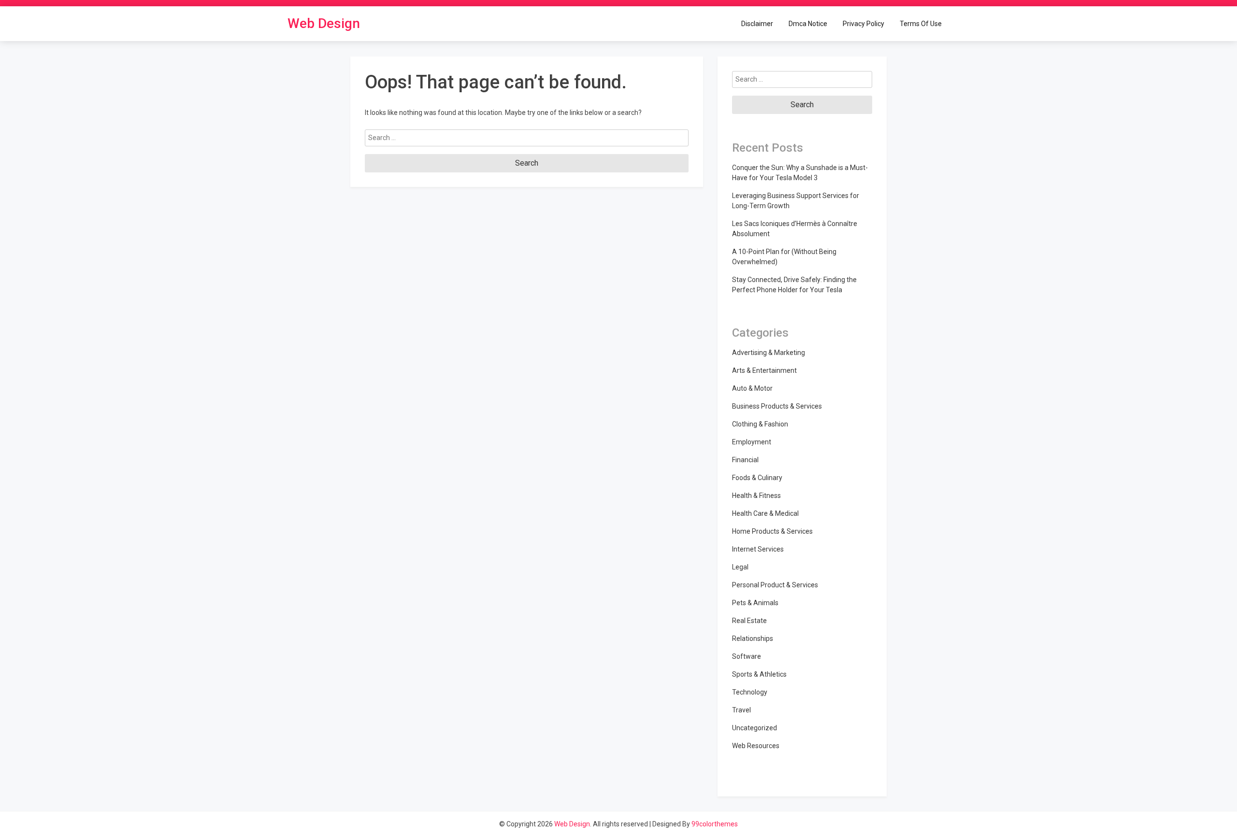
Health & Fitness (756, 495)
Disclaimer (757, 23)
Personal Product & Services (775, 585)
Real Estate (749, 620)
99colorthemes (714, 824)
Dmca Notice (808, 23)
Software (746, 656)
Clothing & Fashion (760, 424)
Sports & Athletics (759, 674)
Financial (745, 460)
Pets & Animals (755, 603)
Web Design (324, 23)
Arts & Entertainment (764, 370)
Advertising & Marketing (768, 352)
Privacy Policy (863, 23)
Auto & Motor (752, 388)
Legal (740, 567)
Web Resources (755, 746)
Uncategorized (754, 728)
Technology (749, 692)
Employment (751, 442)
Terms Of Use (921, 23)
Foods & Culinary (757, 478)
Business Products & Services (777, 406)
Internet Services (758, 549)
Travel (741, 710)
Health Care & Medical (765, 513)
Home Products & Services (772, 531)
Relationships (752, 638)
